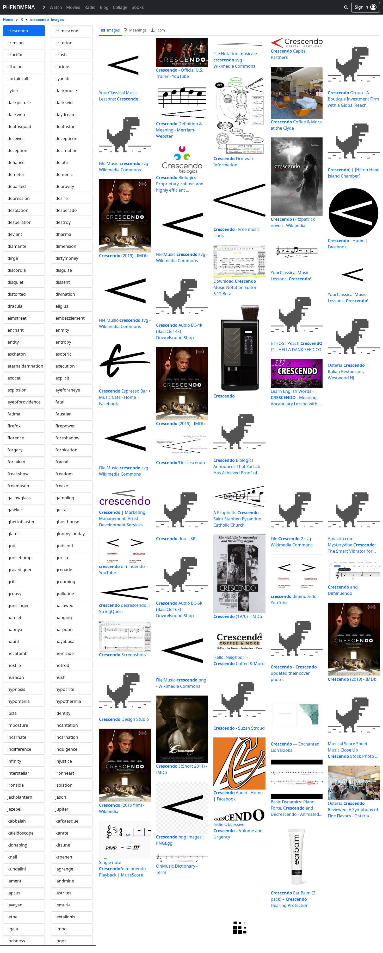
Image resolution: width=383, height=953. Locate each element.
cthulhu (15, 67)
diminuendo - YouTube (123, 570)
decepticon (66, 138)
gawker (15, 510)
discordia (17, 270)
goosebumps (21, 557)
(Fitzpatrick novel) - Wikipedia (293, 222)
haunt (13, 641)
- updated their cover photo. (294, 673)
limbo (61, 929)
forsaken (16, 462)
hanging (63, 617)
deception (17, 150)
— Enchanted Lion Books (295, 747)
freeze (61, 486)
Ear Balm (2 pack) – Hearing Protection (293, 899)
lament (14, 881)
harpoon (64, 629)
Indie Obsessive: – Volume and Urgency (238, 831)
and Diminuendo (343, 590)
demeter (16, 174)
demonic (64, 174)
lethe (12, 917)
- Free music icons (236, 232)
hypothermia (68, 701)
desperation (20, 222)
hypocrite (64, 689)
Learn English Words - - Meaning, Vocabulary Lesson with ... (296, 397)
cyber (13, 90)
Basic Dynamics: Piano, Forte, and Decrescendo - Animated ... (295, 808)
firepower (65, 426)
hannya (15, 629)
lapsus (14, 893)
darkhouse (66, 90)
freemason (18, 486)
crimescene (66, 31)
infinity (14, 761)
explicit (62, 378)
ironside (16, 785)
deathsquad (19, 126)
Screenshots (122, 655)
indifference (19, 749)
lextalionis (65, 917)
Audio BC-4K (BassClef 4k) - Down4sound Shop (179, 331)
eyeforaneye (67, 390)
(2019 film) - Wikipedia (121, 808)
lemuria (63, 905)
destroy (63, 222)
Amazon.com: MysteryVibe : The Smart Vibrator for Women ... (352, 545)
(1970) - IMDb (237, 616)
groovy (14, 593)
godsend (64, 545)
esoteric (63, 354)
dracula (15, 306)
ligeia (13, 929)
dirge (13, 258)
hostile (14, 665)
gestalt (62, 510)
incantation (66, 725)
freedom (64, 474)
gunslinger (18, 605)
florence (16, 438)
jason (60, 797)
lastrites (63, 893)
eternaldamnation (25, 366)
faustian (63, 414)
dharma (63, 234)
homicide (64, 653)
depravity (64, 186)
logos (60, 941)
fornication (66, 450)
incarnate (17, 737)
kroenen (63, 857)
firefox (14, 426)
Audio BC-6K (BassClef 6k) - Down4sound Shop (179, 609)
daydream (65, 114)
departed (17, 186)
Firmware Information (234, 162)
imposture (18, 725)
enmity (62, 330)
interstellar (18, 773)
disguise (63, 270)
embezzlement (70, 318)
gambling (64, 498)
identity (62, 713)
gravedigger (20, 569)
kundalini (17, 869)
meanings (137, 30)
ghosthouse (67, 522)
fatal (59, 402)
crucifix (15, 55)
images (113, 30)
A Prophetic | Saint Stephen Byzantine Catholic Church (237, 519)
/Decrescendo (180, 462)
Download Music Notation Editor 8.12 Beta (235, 287)
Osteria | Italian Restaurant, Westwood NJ (348, 371)
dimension (65, 246)
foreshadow (67, 438)
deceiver (16, 138)
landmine (64, 881)
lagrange (64, 869)
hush (60, 677)
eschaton (17, 354)
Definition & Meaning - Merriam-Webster (179, 130)
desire (61, 198)
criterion (63, 43)
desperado (66, 210)
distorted (17, 294)
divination (65, 294)
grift (12, 581)
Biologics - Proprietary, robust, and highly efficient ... (179, 184)
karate (61, 833)
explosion (17, 390)
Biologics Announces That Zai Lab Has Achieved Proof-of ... (237, 466)
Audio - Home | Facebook (238, 796)
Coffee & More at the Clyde (296, 125)
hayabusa (65, 641)
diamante (17, 246)
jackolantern (20, 797)
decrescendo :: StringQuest (124, 608)
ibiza (12, 713)
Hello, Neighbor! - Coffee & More (238, 660)
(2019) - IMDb (123, 255)
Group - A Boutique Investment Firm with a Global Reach (353, 99)
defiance (16, 162)
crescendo (18, 31)
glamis (14, 534)
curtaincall (18, 78)
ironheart (64, 773)
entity (13, 342)
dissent (62, 282)
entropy (63, 342)
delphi (61, 162)
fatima (14, 414)
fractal (61, 462)
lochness (16, 941)
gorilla (61, 557)
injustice (63, 761)
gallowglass (19, 498)
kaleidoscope (21, 833)
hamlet (14, 617)
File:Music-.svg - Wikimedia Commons (125, 167)
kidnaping (17, 845)
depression (19, 198)
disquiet (15, 282)
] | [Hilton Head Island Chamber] (354, 173)
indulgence (66, 749)
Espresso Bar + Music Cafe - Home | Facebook (125, 397)
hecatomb (18, 653)
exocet (14, 378)
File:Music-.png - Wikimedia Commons (181, 683)
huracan (16, 677)
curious (62, 67)
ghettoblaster (21, 522)
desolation (18, 210)
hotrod (62, 665)
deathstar (65, 126)
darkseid (64, 102)
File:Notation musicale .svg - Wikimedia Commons (235, 60)
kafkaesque (66, 821)
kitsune (62, 845)
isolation (63, 785)
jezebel (14, 809)
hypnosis (16, 689)
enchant (16, 330)
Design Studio (124, 719)
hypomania (19, 701)
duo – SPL (176, 538)
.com (160, 30)
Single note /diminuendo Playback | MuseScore (122, 869)
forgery (15, 450)
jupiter (62, 809)
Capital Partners (289, 54)
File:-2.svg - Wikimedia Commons (292, 542)
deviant (15, 234)
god (11, 545)
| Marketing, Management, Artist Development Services (122, 518)
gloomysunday (70, 534)
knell (12, 857)
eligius (61, 306)
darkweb (16, 114)
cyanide (63, 78)
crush (61, 55)
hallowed (64, 605)
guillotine (64, 593)
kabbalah (17, 821)
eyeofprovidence (24, 402)
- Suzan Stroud (239, 728)
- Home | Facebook (348, 244)
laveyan (15, 905)
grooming (65, 581)
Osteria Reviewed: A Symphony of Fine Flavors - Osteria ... (353, 809)
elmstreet (17, 318)
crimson (16, 43)
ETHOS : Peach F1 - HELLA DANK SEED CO (297, 346)
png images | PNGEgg (180, 840)
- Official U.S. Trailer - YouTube (179, 73)
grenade (63, 569)
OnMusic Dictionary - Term (176, 869)
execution (65, 366)
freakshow (18, 474)
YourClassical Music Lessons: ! (119, 96)
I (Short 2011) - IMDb (181, 769)
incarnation (66, 737)
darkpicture (19, 102)
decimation (66, 150)
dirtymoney (66, 258)
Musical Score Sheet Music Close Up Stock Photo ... (353, 750)
